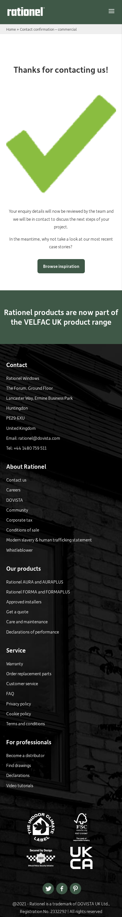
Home (11, 29)
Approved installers (23, 602)
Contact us (16, 480)
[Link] (26, 11)
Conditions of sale (22, 530)
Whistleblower (19, 550)
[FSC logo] (81, 840)
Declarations (18, 775)
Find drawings (18, 765)
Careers (13, 490)
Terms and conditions (25, 723)
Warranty (14, 663)
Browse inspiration (61, 266)
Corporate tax (19, 520)
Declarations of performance (32, 632)
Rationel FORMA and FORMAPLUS (38, 592)
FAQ (10, 693)
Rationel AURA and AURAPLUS (34, 582)
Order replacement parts (28, 673)
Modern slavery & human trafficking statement (49, 540)
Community (17, 510)
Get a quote (17, 611)
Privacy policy (18, 703)
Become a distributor (25, 755)
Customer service (22, 683)
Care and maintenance (27, 621)
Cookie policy (18, 713)
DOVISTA (14, 500)
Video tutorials (19, 785)
